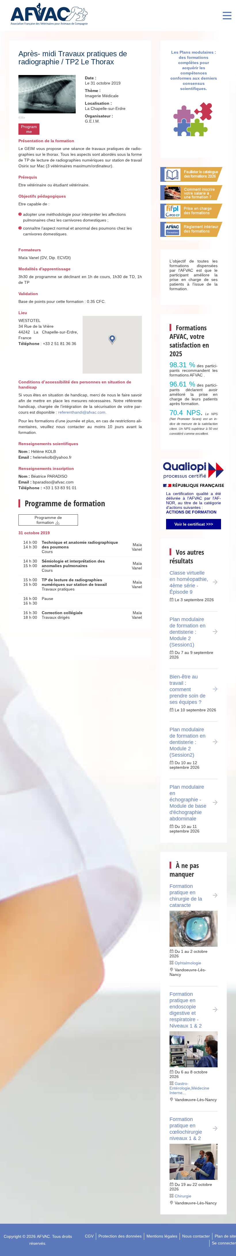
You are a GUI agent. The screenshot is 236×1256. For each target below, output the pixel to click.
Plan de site (225, 1236)
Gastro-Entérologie (180, 1085)
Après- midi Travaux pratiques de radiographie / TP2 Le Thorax (72, 57)
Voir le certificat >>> (193, 524)
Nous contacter (196, 1236)
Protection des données (120, 1236)
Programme (29, 129)
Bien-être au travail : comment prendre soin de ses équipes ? (187, 689)
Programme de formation (48, 520)
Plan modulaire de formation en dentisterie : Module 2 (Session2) (187, 742)
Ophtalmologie (188, 963)
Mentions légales (161, 1236)
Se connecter (224, 1243)
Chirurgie (183, 1196)
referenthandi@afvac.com (81, 412)
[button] (112, 339)
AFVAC (43, 1236)
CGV (89, 1236)
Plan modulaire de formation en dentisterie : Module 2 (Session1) (187, 632)
